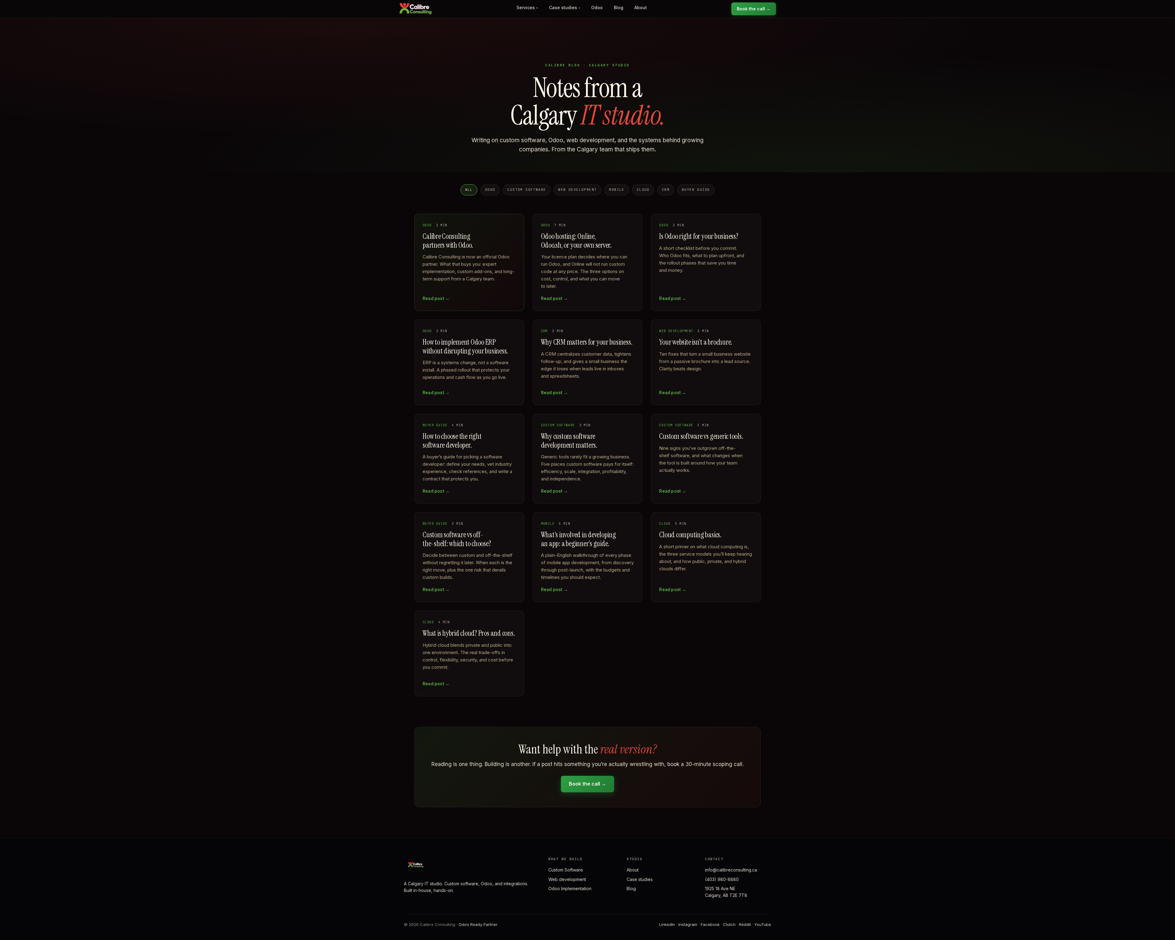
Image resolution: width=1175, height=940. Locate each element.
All (469, 189)
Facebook (710, 924)
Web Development (577, 189)
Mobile (616, 189)
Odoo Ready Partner (478, 924)
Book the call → (753, 8)
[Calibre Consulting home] (415, 9)
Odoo (597, 7)
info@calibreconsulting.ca (731, 869)
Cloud (643, 189)
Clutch (729, 924)
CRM (666, 189)
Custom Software (526, 189)
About (640, 7)
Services (527, 7)
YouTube (762, 924)
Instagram (687, 924)
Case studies (564, 7)
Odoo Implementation (569, 888)
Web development (567, 879)
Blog (618, 7)
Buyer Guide (696, 189)
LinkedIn (667, 924)
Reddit (745, 924)
